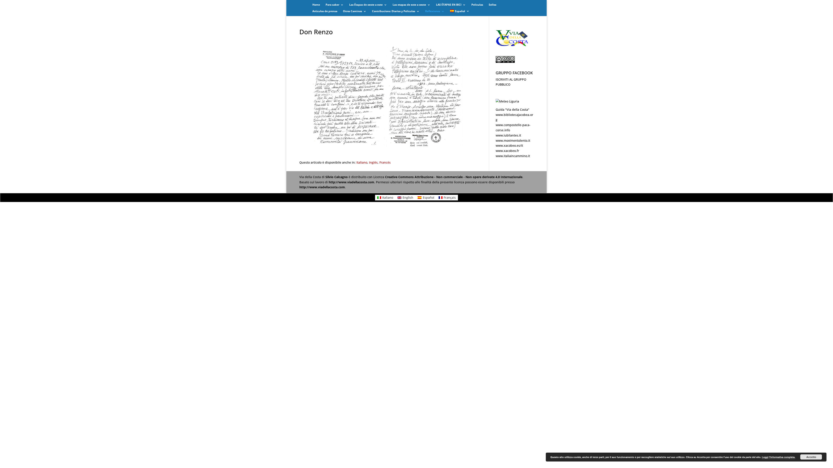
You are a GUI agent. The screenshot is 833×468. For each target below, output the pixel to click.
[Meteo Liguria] (507, 101)
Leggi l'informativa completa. (778, 457)
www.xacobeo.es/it (509, 145)
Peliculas (477, 4)
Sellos (492, 4)
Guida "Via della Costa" (512, 109)
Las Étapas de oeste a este (366, 4)
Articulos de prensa (324, 11)
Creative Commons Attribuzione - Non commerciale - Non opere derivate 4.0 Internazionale (453, 177)
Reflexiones (432, 11)
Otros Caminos (352, 11)
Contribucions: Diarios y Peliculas (393, 11)
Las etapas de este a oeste (409, 4)
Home (316, 4)
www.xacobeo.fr (507, 151)
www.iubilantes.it (508, 135)
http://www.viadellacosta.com (351, 182)
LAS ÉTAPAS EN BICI (448, 4)
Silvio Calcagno (337, 177)
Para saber (332, 4)
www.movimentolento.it (513, 140)
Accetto (811, 457)
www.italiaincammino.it (513, 156)
